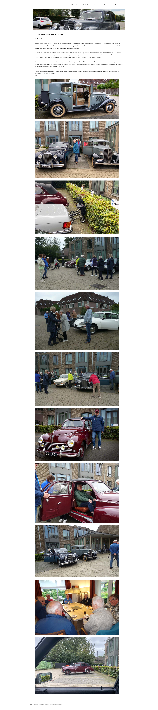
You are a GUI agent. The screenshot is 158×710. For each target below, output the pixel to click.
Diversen (107, 5)
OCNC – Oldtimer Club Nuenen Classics (39, 704)
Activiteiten (85, 5)
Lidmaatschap (118, 5)
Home (65, 5)
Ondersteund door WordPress (55, 704)
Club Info (74, 5)
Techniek (97, 5)
